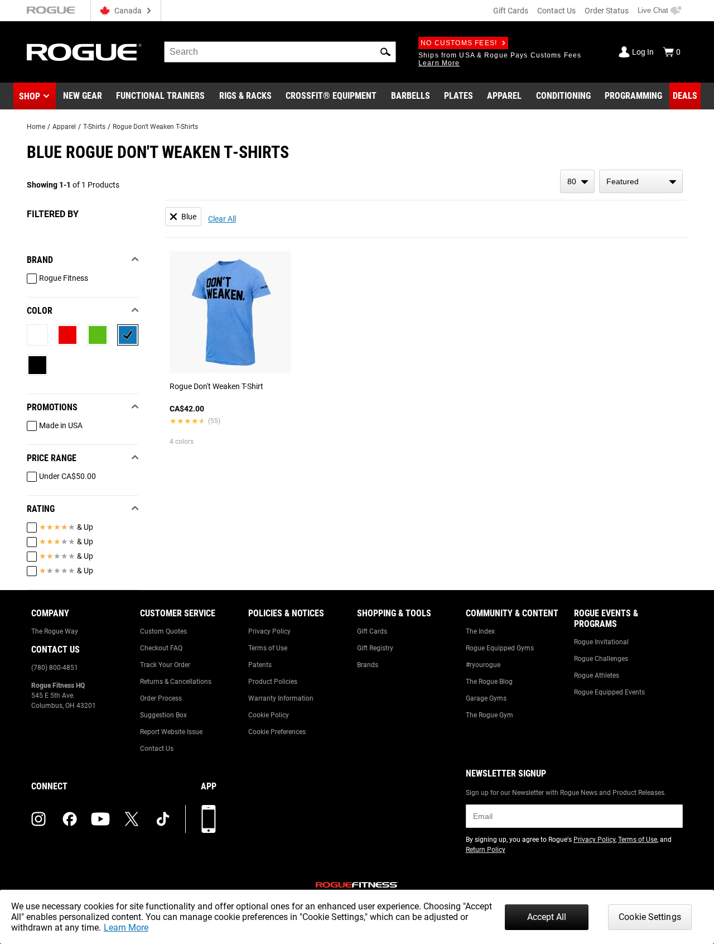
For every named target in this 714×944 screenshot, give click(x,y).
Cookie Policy (268, 715)
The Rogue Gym (489, 715)
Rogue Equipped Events (609, 692)
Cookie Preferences (277, 732)
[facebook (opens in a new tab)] (70, 819)
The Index (480, 631)
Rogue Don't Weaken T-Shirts (155, 127)
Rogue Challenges (601, 659)
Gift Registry (375, 648)
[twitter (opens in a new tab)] (132, 819)
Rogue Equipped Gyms (500, 648)
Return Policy (485, 850)
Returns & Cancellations (175, 682)
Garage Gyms (486, 698)
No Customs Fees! (459, 43)
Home (36, 127)
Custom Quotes (163, 631)
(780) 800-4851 (54, 668)
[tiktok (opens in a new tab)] (163, 819)
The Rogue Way (54, 631)
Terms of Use (267, 648)
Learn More (126, 927)
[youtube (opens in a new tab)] (100, 819)
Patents (260, 665)
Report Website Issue (171, 732)
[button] (385, 52)
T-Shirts (94, 127)
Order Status (607, 10)
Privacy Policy (269, 631)
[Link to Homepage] (84, 52)
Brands (367, 665)
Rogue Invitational (601, 642)
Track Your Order (165, 665)
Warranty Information (280, 698)
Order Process (161, 698)
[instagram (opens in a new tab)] (38, 819)
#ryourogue (483, 665)
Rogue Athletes (596, 675)
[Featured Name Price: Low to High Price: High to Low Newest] (641, 181)
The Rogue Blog (489, 682)
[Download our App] (209, 819)
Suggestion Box (163, 715)
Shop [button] (29, 96)
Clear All (222, 218)
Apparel (64, 127)
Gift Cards (510, 10)
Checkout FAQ (161, 648)
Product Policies (272, 682)
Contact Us (556, 10)
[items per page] (577, 181)
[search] (280, 52)
